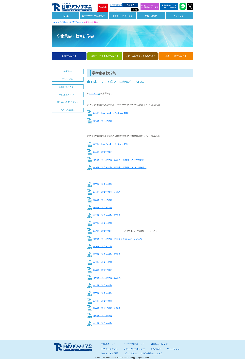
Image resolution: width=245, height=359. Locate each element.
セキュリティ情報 (109, 353)
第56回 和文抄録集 (102, 323)
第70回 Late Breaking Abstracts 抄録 (110, 113)
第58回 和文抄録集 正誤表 (107, 308)
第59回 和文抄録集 (102, 293)
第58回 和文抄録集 (102, 301)
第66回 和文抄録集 (102, 207)
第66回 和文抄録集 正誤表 (107, 215)
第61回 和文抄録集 (102, 270)
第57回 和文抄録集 (102, 315)
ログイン (93, 93)
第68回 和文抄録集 (102, 184)
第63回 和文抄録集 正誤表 (107, 254)
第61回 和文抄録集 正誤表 (107, 277)
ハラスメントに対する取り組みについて (143, 353)
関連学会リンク (108, 344)
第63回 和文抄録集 (102, 246)
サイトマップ (173, 349)
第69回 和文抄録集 (102, 152)
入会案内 (131, 5)
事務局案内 (156, 349)
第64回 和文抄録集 (102, 231)
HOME (65, 16)
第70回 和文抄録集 (102, 121)
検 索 (134, 10)
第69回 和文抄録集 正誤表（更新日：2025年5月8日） (119, 159)
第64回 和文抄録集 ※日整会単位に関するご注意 (117, 238)
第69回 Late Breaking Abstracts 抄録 (110, 144)
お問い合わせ (116, 5)
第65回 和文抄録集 (102, 223)
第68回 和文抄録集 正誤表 (107, 192)
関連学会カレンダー (160, 344)
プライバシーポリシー (134, 349)
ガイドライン (179, 16)
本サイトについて (109, 349)
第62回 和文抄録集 (102, 262)
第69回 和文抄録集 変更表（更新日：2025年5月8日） (119, 167)
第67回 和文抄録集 (102, 200)
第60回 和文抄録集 (102, 285)
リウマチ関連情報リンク (133, 344)
